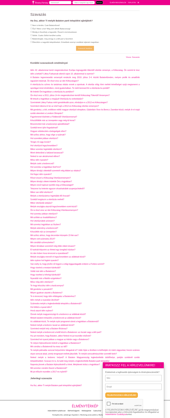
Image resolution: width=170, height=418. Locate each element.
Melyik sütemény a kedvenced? (44, 228)
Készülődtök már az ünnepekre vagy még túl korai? (52, 120)
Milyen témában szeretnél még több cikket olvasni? (52, 246)
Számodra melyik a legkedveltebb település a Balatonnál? (56, 303)
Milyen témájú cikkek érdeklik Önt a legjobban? (51, 181)
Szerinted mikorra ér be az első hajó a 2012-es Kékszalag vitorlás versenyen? (64, 106)
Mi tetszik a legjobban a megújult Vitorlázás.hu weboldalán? (56, 99)
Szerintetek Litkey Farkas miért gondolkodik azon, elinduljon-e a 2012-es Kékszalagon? (69, 102)
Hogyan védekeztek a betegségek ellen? (48, 131)
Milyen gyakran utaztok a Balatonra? (46, 293)
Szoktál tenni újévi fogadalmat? (44, 128)
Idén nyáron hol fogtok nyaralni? (44, 260)
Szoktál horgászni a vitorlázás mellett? (47, 199)
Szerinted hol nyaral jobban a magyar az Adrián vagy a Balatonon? (59, 339)
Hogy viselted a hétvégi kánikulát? (45, 275)
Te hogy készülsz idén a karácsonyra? (47, 285)
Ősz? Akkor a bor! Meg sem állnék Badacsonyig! (51, 29)
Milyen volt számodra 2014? (42, 239)
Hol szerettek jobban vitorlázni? (44, 138)
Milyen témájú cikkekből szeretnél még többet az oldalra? (55, 171)
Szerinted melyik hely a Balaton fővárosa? (48, 328)
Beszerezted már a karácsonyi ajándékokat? (49, 124)
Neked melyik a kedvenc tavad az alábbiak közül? (52, 325)
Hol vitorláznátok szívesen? (42, 221)
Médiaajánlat (86, 411)
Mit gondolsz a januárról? (41, 289)
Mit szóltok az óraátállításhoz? (43, 217)
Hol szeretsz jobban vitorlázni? (43, 214)
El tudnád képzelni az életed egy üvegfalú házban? (52, 250)
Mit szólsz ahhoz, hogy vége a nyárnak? (48, 135)
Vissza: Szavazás (133, 57)
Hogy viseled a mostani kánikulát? (45, 268)
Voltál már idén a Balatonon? (43, 271)
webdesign (67, 415)
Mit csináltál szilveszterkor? (42, 242)
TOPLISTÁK (132, 2)
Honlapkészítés (57, 415)
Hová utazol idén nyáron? (41, 311)
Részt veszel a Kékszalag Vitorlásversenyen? (50, 178)
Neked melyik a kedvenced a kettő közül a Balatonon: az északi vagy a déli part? (65, 332)
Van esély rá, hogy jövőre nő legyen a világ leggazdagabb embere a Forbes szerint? (67, 264)
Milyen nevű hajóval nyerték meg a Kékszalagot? (52, 185)
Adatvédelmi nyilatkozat (57, 411)
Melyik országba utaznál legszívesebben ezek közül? (53, 206)
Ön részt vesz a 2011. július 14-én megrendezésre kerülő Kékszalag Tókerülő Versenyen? (70, 95)
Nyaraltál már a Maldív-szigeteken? (45, 278)
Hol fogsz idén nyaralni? (41, 174)
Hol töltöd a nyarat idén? (41, 307)
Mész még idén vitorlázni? (41, 282)
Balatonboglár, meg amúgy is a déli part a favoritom (52, 39)
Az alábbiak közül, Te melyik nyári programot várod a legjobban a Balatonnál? (64, 321)
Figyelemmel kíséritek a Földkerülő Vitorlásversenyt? (53, 117)
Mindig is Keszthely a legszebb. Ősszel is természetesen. (54, 32)
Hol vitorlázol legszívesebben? (43, 145)
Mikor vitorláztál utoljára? (41, 203)
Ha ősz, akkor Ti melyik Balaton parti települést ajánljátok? (56, 385)
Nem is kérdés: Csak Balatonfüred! (46, 25)
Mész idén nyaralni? (39, 160)
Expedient (75, 415)
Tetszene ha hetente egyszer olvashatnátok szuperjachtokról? (57, 188)
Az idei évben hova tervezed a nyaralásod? (49, 253)
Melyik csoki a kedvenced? (42, 163)
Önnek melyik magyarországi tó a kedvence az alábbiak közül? (58, 314)
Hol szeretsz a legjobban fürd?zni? (45, 167)
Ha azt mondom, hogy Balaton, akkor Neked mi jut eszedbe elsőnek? (60, 336)
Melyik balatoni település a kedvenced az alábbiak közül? (55, 318)
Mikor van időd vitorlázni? (41, 192)
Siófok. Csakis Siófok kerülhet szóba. (46, 35)
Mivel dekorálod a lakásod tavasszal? (46, 153)
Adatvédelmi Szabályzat (116, 414)
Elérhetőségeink (74, 411)
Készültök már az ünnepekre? (43, 232)
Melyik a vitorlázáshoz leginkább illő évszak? (50, 196)
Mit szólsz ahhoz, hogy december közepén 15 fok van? (54, 235)
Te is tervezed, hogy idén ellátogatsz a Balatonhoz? (53, 296)
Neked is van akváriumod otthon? (45, 156)
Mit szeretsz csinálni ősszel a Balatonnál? (48, 368)
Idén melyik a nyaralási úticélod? (44, 300)
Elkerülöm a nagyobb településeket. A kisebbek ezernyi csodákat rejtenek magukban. (65, 42)
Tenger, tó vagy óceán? (40, 142)
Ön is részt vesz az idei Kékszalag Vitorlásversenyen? (54, 210)
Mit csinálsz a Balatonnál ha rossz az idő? (48, 346)
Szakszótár (97, 411)
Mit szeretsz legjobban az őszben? (45, 224)
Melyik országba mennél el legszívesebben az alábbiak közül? (57, 257)
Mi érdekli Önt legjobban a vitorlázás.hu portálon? (52, 92)
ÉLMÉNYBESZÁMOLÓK (118, 2)
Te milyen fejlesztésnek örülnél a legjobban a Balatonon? (55, 343)
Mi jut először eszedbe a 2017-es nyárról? (48, 372)
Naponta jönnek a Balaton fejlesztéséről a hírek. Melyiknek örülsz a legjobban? (65, 364)
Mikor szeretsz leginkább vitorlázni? (46, 149)
